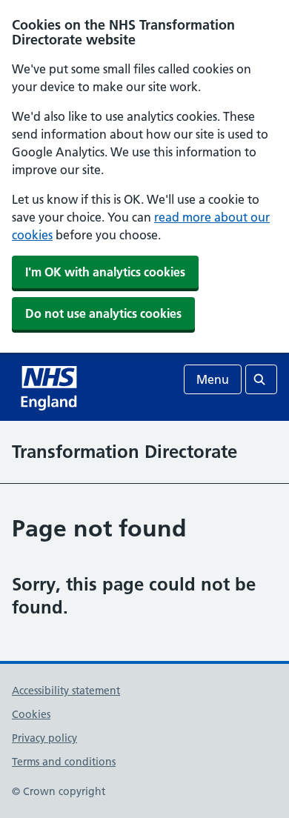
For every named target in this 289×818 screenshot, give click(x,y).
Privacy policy (44, 738)
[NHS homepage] (50, 387)
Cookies (31, 714)
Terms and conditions (64, 761)
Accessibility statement (66, 690)
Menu (212, 379)
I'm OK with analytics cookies (105, 272)
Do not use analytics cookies (103, 313)
